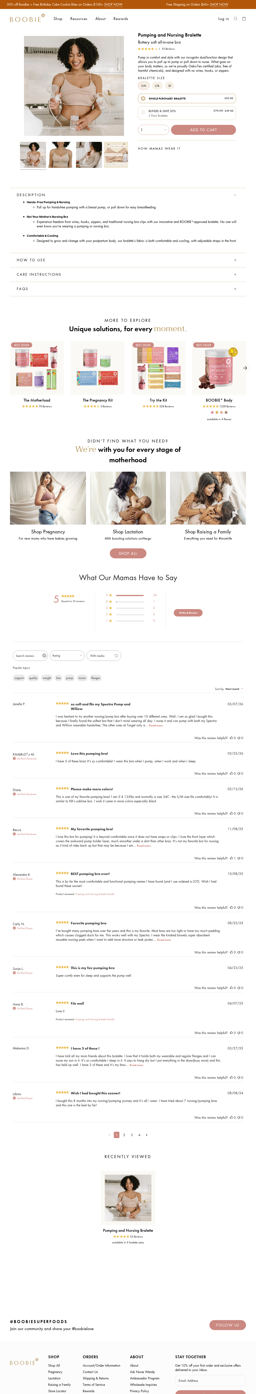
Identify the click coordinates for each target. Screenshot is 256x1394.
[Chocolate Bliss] (212, 412)
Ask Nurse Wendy (142, 1372)
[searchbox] (27, 656)
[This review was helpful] (231, 738)
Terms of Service (94, 1384)
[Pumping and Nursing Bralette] (128, 1198)
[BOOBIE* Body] (219, 368)
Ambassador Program (144, 1378)
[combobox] (67, 655)
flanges (95, 678)
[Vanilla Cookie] (217, 412)
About (134, 1365)
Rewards (88, 1391)
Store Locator (57, 1391)
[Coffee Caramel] (226, 412)
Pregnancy (55, 1372)
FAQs (23, 289)
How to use (31, 260)
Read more (156, 725)
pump (69, 678)
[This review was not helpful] (238, 738)
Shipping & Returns (96, 1378)
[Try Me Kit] (158, 368)
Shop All (54, 1365)
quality (33, 678)
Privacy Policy (139, 1391)
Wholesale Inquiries (143, 1384)
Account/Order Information (101, 1365)
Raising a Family (59, 1384)
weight (47, 678)
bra (58, 678)
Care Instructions (39, 274)
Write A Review (188, 612)
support (19, 678)
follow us (227, 1325)
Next (245, 368)
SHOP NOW (113, 4)
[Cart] (244, 19)
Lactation (54, 1378)
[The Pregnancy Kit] (98, 368)
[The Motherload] (37, 368)
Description (31, 195)
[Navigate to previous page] (109, 1135)
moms (82, 678)
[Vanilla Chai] (221, 412)
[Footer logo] (24, 1362)
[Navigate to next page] (146, 1135)
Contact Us (90, 1372)
